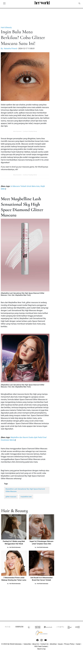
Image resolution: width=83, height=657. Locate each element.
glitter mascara (11, 497)
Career (78, 644)
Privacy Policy (69, 644)
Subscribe (27, 644)
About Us (35, 644)
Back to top (41, 649)
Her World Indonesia (15, 547)
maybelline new (26, 497)
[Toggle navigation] (4, 3)
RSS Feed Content (41, 646)
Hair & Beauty (6, 27)
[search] (79, 3)
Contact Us (44, 644)
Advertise (53, 644)
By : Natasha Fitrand (9, 48)
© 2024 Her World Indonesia (11, 644)
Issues (60, 644)
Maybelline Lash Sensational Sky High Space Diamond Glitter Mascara (25, 490)
